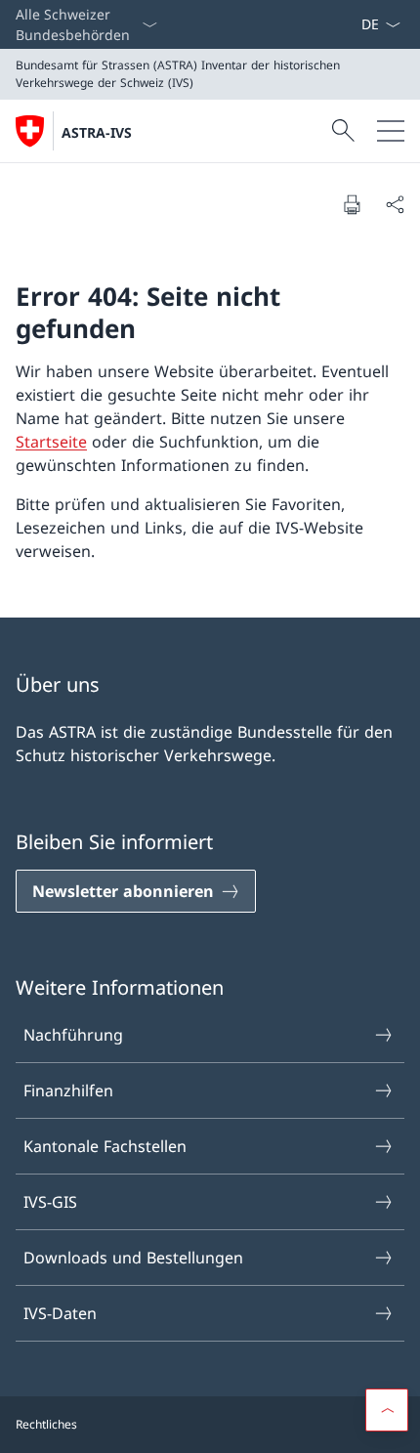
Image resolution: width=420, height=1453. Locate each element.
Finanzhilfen (68, 1090)
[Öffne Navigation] (390, 130)
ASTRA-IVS (97, 132)
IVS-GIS (50, 1202)
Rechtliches (46, 1424)
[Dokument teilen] (394, 204)
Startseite (51, 441)
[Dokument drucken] (351, 204)
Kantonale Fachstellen (105, 1146)
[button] (386, 1410)
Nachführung (73, 1035)
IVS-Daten (60, 1313)
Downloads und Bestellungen (133, 1257)
